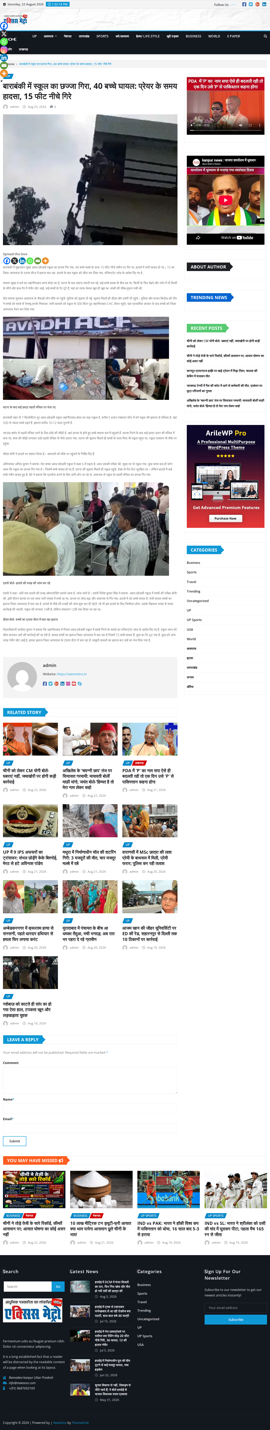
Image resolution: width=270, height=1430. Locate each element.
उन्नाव (190, 677)
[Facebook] (6, 260)
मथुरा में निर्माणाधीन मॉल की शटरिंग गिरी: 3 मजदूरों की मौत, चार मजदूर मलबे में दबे (89, 857)
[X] (14, 260)
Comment (11, 1063)
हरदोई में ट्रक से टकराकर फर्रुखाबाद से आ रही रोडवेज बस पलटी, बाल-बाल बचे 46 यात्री (113, 1311)
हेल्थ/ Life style (148, 36)
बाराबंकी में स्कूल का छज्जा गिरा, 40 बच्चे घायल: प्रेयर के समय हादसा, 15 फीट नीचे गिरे (65, 64)
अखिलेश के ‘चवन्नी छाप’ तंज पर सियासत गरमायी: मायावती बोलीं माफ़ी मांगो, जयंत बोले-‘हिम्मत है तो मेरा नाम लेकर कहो (88, 778)
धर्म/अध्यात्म (122, 36)
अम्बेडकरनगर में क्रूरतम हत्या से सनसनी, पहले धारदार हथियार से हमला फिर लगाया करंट (28, 933)
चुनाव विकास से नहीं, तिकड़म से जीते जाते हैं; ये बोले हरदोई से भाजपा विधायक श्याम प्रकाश (113, 1389)
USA (190, 629)
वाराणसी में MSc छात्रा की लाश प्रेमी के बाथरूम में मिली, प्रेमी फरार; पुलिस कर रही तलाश (147, 857)
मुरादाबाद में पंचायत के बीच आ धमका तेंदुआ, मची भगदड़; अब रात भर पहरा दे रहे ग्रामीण (88, 933)
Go (58, 1286)
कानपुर (24, 34)
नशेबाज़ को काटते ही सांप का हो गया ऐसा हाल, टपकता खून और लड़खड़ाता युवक (27, 1009)
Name (8, 1099)
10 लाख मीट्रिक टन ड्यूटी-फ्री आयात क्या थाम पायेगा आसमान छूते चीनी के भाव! (100, 1228)
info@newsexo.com (22, 1383)
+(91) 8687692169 (22, 1388)
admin (14, 107)
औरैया (190, 687)
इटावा (190, 658)
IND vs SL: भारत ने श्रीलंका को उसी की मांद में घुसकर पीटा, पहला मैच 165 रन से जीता (235, 1228)
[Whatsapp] (29, 260)
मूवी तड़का (173, 36)
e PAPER (233, 36)
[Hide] (1, 81)
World (214, 36)
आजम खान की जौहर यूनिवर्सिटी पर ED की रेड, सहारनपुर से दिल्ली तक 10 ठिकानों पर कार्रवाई (149, 933)
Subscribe (235, 1319)
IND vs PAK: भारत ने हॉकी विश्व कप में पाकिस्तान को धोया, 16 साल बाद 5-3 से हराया (168, 1228)
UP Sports (194, 620)
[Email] (37, 260)
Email (8, 1119)
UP (34, 36)
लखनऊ (23, 49)
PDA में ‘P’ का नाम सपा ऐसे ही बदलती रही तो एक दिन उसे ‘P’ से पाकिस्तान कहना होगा (148, 776)
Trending (193, 591)
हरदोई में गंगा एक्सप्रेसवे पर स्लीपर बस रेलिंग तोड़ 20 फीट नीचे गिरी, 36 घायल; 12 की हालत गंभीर (112, 1338)
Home (12, 39)
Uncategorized (198, 601)
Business (193, 36)
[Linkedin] (22, 260)
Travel (191, 582)
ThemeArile (80, 1423)
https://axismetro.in (72, 674)
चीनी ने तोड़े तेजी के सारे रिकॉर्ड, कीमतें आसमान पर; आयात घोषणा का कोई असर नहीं (34, 1228)
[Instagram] (4, 50)
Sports (102, 36)
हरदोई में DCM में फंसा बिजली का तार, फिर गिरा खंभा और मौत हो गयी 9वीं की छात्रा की (112, 1286)
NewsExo (60, 1423)
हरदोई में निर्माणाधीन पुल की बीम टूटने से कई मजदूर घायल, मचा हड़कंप (112, 1365)
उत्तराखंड (84, 36)
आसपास (49, 36)
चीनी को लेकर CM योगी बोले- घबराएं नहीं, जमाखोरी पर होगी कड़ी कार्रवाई (29, 776)
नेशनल (68, 36)
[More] (45, 260)
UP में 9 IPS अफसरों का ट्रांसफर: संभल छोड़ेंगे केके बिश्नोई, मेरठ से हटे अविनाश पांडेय (30, 857)
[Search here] (265, 36)
